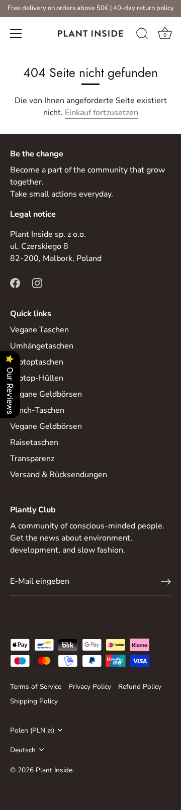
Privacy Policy (89, 686)
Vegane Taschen (39, 329)
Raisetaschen (34, 442)
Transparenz (32, 458)
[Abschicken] (166, 582)
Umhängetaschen (41, 345)
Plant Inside (54, 770)
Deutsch (23, 750)
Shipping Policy (34, 701)
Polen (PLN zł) (32, 730)
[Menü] (16, 34)
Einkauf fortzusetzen (101, 112)
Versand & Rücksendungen (58, 474)
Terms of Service (35, 686)
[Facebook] (15, 282)
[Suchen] (142, 35)
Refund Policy (139, 686)
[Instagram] (37, 282)
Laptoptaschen (36, 362)
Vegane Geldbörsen (46, 394)
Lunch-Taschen (37, 410)
